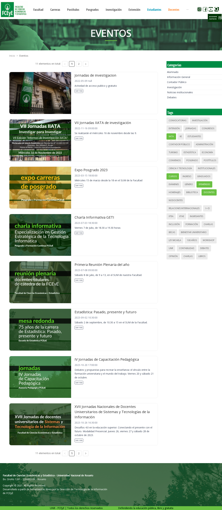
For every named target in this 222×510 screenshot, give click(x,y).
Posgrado (192, 160)
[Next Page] (85, 64)
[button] (215, 18)
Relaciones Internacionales (184, 208)
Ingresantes (196, 216)
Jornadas (191, 128)
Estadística (190, 152)
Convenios (175, 160)
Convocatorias (177, 120)
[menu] (111, 9)
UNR (171, 248)
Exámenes (174, 184)
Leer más (78, 91)
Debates (172, 97)
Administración (204, 144)
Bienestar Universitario (194, 232)
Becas (172, 232)
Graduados (203, 176)
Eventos (23, 55)
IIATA (171, 136)
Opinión (173, 256)
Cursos (173, 176)
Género (189, 184)
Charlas (208, 224)
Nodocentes (176, 200)
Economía (207, 152)
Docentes (209, 192)
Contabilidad (186, 248)
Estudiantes (194, 136)
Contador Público (176, 82)
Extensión (174, 128)
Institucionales (206, 168)
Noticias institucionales (180, 92)
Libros (201, 256)
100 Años (192, 240)
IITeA (171, 216)
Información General (178, 77)
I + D (207, 208)
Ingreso (187, 176)
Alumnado (172, 72)
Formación (192, 224)
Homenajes (174, 192)
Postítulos (210, 160)
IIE (181, 136)
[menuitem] (38, 10)
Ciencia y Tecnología (180, 168)
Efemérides (204, 184)
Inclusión (174, 224)
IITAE (181, 216)
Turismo (173, 152)
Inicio (12, 55)
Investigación (174, 87)
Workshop (208, 240)
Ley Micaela (175, 240)
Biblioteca (192, 192)
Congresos (208, 128)
